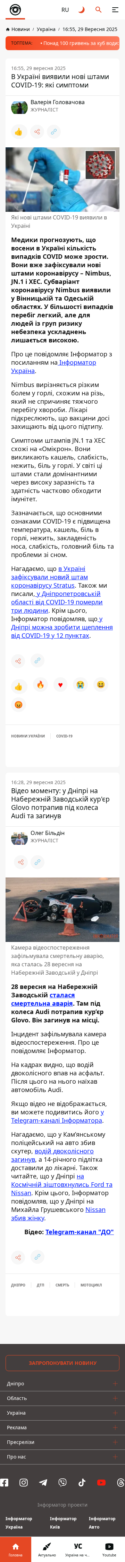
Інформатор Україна (19, 1523)
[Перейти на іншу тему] (82, 10)
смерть (62, 1285)
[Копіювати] (54, 132)
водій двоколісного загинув (52, 1155)
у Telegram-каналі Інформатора (57, 1116)
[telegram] (43, 1482)
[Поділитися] (37, 132)
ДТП (40, 1285)
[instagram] (23, 1482)
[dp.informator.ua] (15, 10)
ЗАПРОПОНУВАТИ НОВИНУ (63, 1363)
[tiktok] (82, 1482)
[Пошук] (98, 10)
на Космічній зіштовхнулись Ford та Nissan (61, 1184)
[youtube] (101, 1482)
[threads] (121, 1482)
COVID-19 (64, 736)
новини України (28, 736)
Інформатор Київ (63, 1523)
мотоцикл (91, 1285)
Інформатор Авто (102, 1523)
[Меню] (115, 10)
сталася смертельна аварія (43, 999)
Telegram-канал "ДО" (79, 1232)
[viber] (62, 1482)
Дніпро (18, 1285)
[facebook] (4, 1482)
